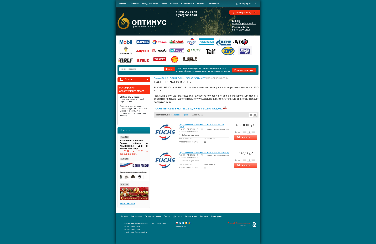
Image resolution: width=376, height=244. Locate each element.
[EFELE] (142, 59)
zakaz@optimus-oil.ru (244, 23)
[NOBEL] (190, 59)
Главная (157, 78)
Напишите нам (187, 4)
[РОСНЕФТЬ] (125, 50)
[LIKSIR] (194, 50)
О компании (134, 4)
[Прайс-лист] (255, 115)
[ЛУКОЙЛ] (159, 50)
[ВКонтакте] (180, 223)
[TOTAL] (159, 42)
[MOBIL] (125, 42)
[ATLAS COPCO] (206, 42)
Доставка (174, 4)
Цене (185, 115)
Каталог (122, 4)
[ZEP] (228, 50)
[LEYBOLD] (142, 50)
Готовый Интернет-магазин (239, 223)
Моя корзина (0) (243, 12)
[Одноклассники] (186, 223)
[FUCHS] (192, 42)
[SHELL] (174, 59)
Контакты (201, 4)
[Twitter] (183, 223)
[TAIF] (211, 50)
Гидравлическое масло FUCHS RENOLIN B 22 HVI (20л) (204, 152)
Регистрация (213, 4)
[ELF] (240, 42)
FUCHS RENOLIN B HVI (195, 78)
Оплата (164, 4)
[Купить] (245, 137)
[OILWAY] (159, 59)
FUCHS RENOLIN (177, 78)
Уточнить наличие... (244, 70)
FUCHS (165, 78)
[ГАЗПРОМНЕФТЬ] (223, 42)
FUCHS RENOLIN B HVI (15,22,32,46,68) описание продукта (188, 108)
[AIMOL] (142, 42)
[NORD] (245, 50)
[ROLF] (125, 59)
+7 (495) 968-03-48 (185, 11)
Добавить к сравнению (190, 135)
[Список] (251, 115)
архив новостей (127, 204)
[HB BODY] (176, 50)
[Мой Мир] (189, 223)
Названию (175, 115)
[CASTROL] (176, 42)
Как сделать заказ (150, 4)
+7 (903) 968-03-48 (185, 15)
